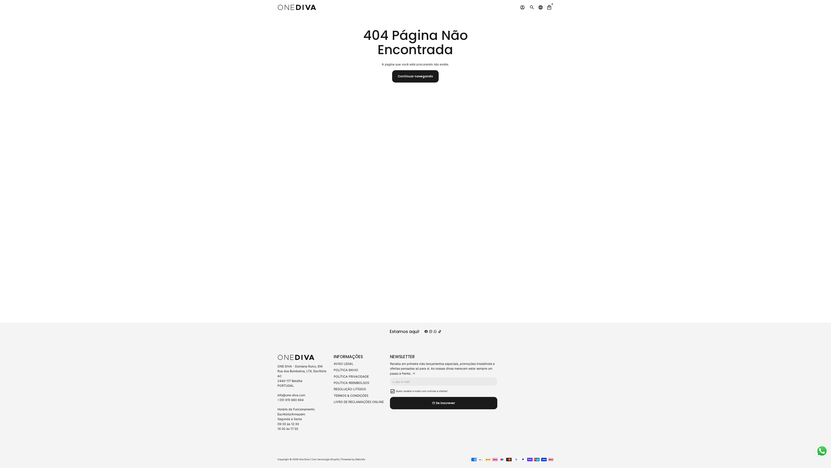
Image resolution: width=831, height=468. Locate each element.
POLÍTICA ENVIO (346, 370)
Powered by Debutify (353, 459)
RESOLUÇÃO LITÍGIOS (350, 389)
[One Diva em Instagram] (430, 331)
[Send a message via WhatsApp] (822, 451)
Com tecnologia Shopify (325, 459)
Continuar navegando (415, 76)
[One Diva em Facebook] (426, 331)
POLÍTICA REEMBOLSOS (351, 383)
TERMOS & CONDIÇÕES (351, 395)
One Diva (304, 459)
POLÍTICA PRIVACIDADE (351, 376)
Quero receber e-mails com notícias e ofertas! (422, 391)
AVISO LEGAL (343, 364)
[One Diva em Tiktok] (439, 331)
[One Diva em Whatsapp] (435, 331)
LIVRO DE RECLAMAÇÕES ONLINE (359, 402)
